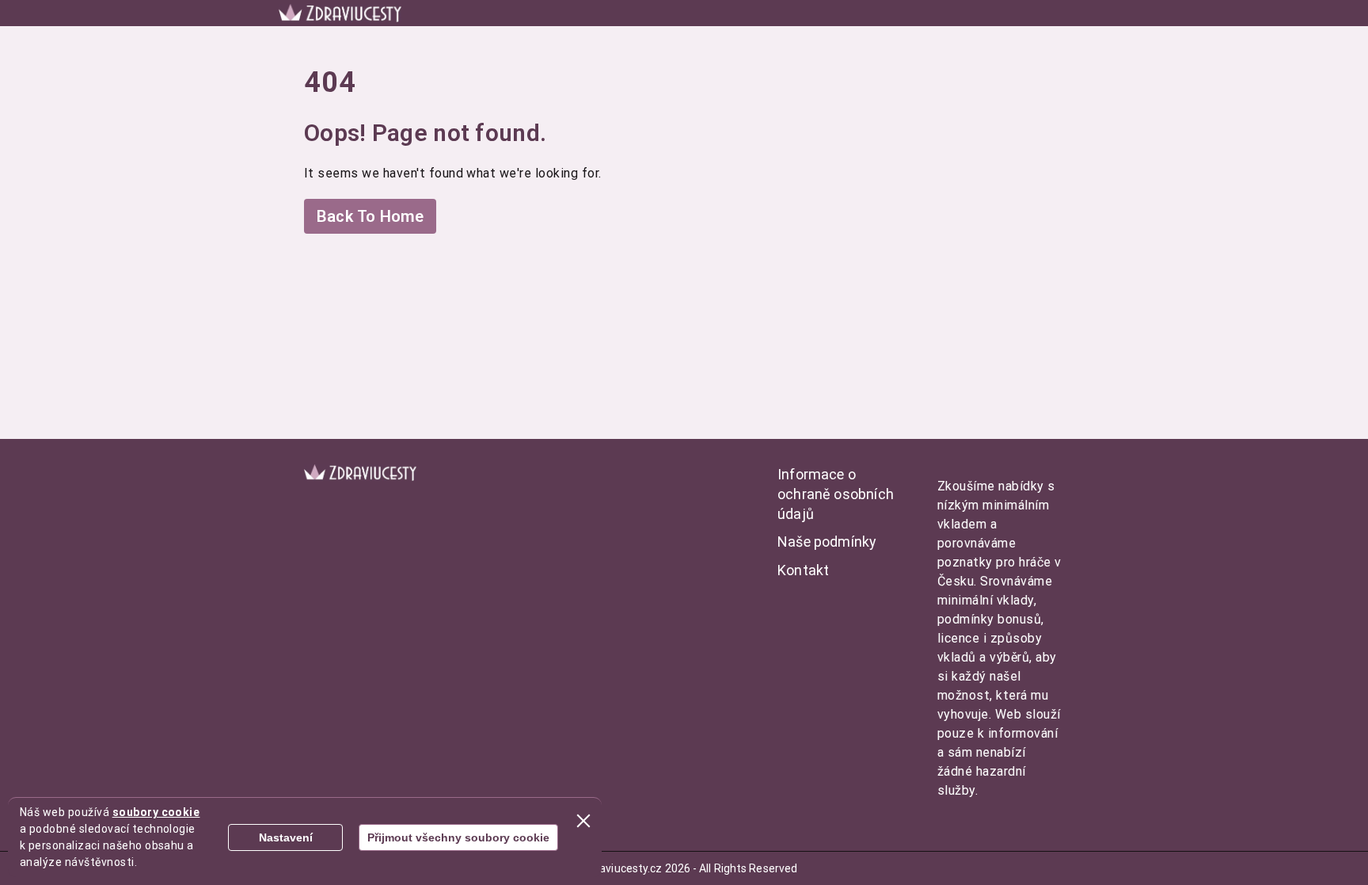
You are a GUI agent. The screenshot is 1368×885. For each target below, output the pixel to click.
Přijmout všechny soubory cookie (458, 837)
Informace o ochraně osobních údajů (835, 494)
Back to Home (370, 216)
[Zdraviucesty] (340, 13)
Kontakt (803, 570)
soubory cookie (156, 812)
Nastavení (286, 837)
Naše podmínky (826, 541)
